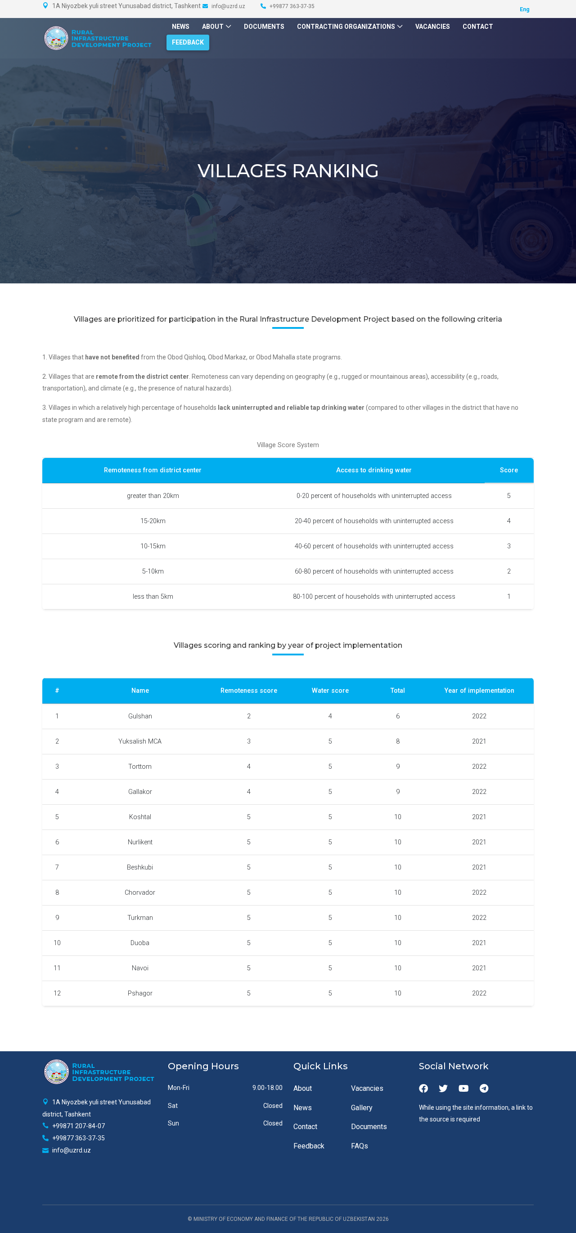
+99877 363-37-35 (291, 6)
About (213, 26)
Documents (264, 26)
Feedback (188, 42)
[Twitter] (443, 1088)
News (180, 26)
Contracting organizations (346, 26)
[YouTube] (464, 1088)
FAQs (359, 1146)
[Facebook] (423, 1088)
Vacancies (432, 26)
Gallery (362, 1107)
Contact (478, 26)
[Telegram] (484, 1088)
